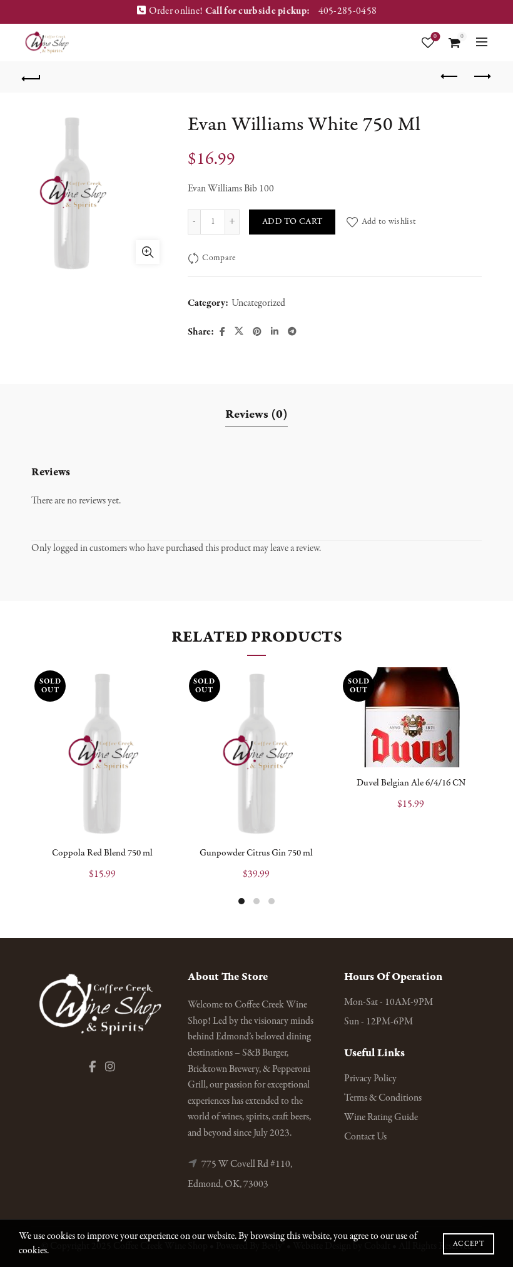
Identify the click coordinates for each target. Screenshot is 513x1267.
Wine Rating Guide (381, 1117)
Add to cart (292, 222)
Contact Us (365, 1137)
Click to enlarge (148, 252)
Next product (481, 76)
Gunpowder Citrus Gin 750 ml (256, 853)
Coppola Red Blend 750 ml (102, 853)
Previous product (450, 76)
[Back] (32, 76)
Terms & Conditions (383, 1098)
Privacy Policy (370, 1079)
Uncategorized (258, 303)
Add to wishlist (389, 222)
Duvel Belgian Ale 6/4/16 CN (411, 783)
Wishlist (435, 37)
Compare (218, 258)
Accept (468, 1244)
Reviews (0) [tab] (256, 414)
